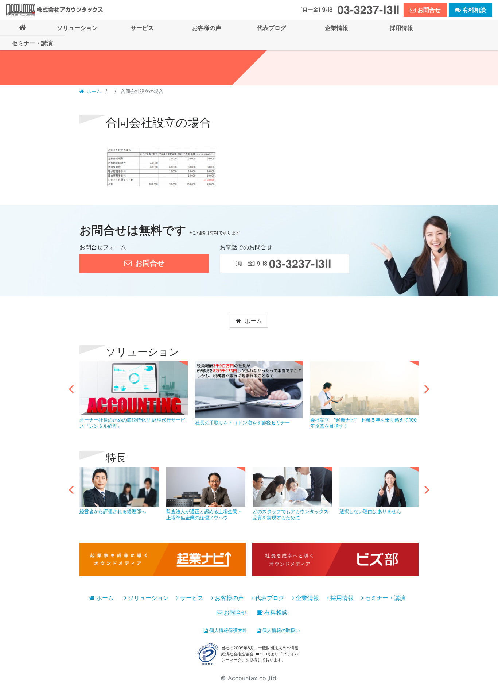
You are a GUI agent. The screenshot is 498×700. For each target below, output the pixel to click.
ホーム (93, 91)
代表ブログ (269, 597)
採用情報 (342, 597)
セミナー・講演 (385, 597)
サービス (191, 597)
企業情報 (307, 597)
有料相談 (276, 612)
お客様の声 (229, 597)
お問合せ (235, 612)
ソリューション (148, 597)
